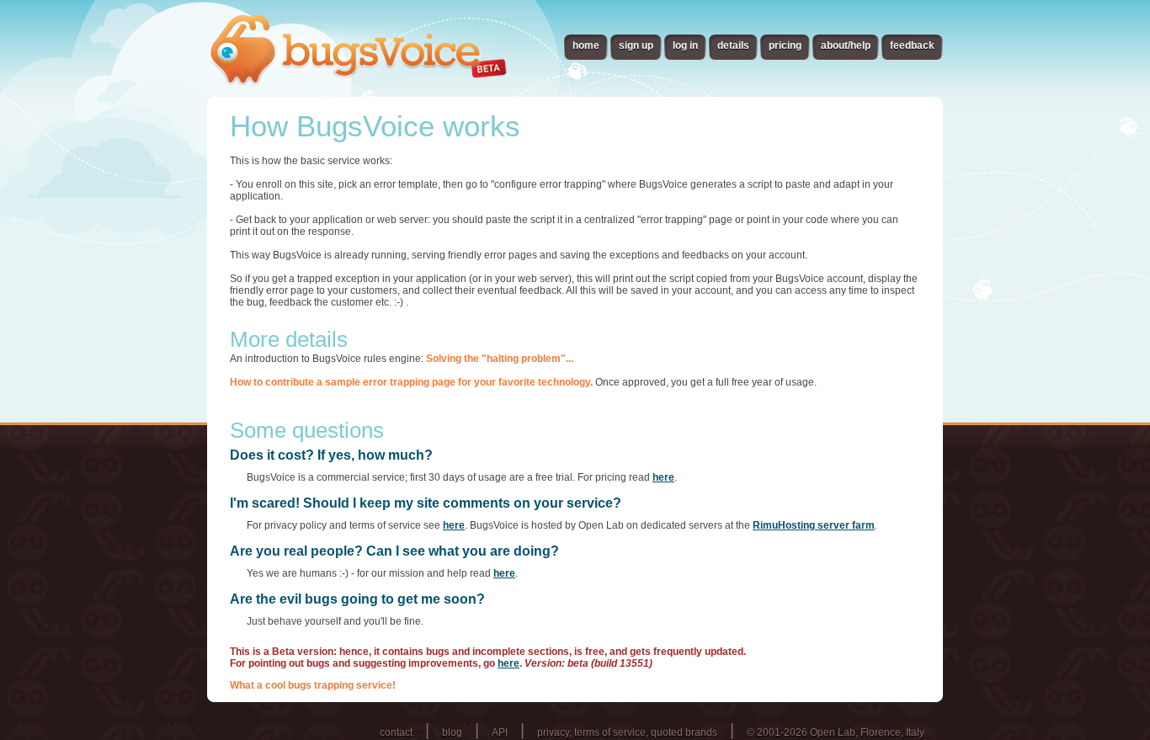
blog (452, 732)
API (500, 732)
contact (396, 732)
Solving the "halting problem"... (499, 359)
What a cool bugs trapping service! (313, 685)
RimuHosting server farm (814, 525)
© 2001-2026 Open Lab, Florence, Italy (835, 732)
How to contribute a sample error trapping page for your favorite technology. (411, 382)
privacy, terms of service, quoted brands (627, 732)
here (663, 477)
